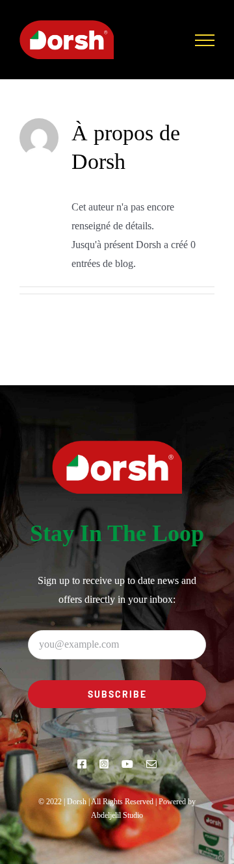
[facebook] (81, 764)
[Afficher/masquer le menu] (205, 40)
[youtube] (127, 764)
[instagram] (104, 764)
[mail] (151, 764)
